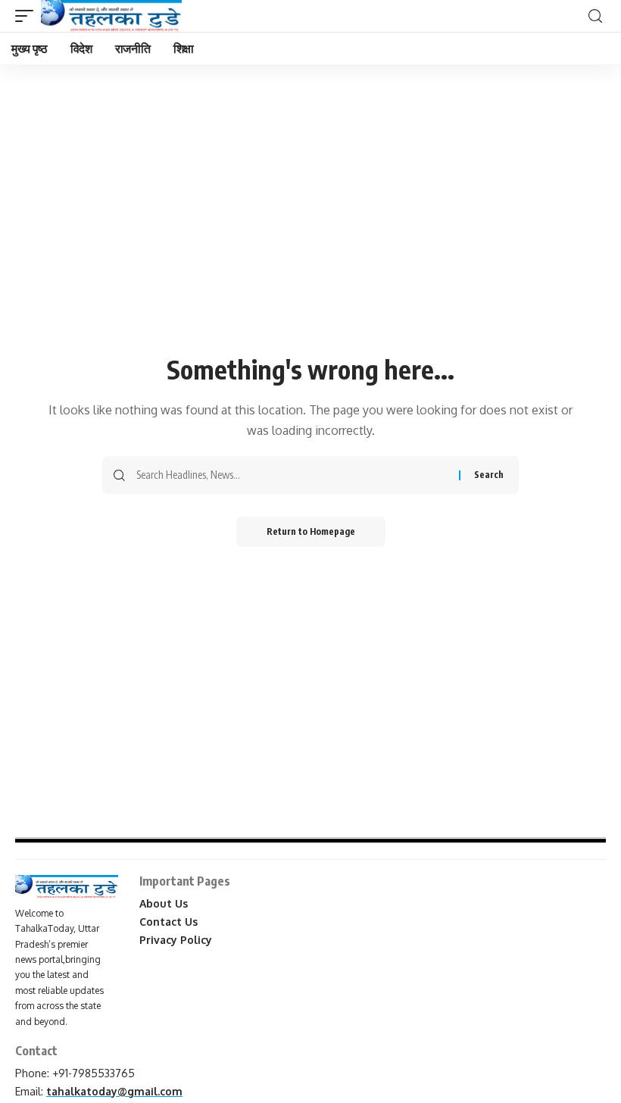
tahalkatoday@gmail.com (114, 1091)
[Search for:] (292, 475)
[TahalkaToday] (111, 16)
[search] (595, 16)
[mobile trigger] (28, 16)
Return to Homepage (311, 531)
